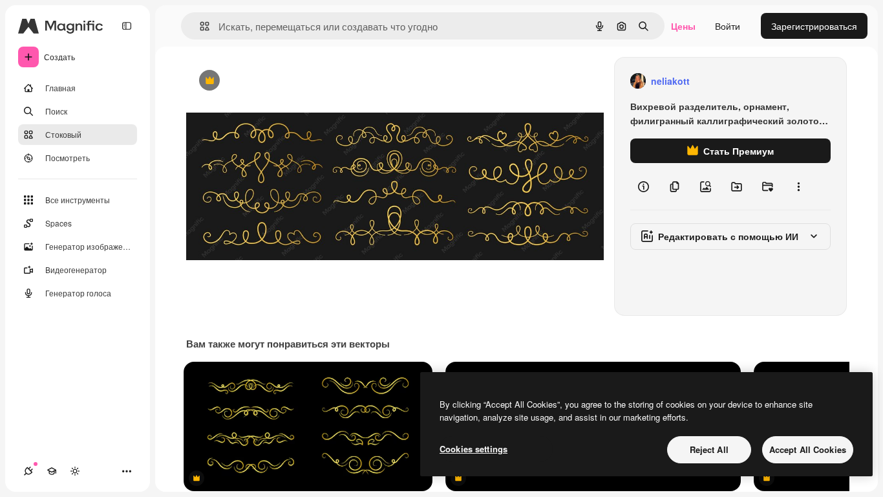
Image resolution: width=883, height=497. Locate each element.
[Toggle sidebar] (126, 26)
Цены (683, 25)
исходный (273, 81)
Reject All (709, 449)
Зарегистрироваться (814, 25)
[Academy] (51, 471)
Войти (727, 25)
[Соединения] (28, 471)
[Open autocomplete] (199, 26)
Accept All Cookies (807, 449)
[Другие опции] (798, 186)
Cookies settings (473, 449)
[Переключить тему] (75, 471)
